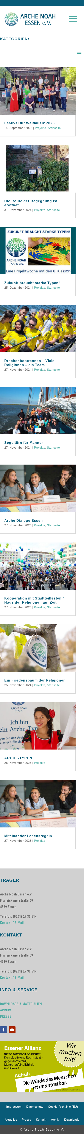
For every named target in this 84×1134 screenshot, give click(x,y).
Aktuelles (11, 1119)
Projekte (40, 128)
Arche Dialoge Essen (23, 520)
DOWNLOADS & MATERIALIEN (21, 1004)
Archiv (55, 1119)
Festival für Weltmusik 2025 (29, 123)
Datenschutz (34, 1106)
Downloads (71, 1119)
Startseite (54, 128)
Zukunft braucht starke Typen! (32, 283)
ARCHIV (5, 1010)
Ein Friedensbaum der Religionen (35, 680)
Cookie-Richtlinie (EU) (63, 1106)
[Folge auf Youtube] (12, 1029)
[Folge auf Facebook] (3, 1029)
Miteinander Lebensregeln (28, 836)
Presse (26, 1119)
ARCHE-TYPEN (18, 758)
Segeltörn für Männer (23, 442)
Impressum (14, 1106)
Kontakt (41, 1119)
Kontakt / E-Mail (12, 923)
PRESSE (5, 1016)
